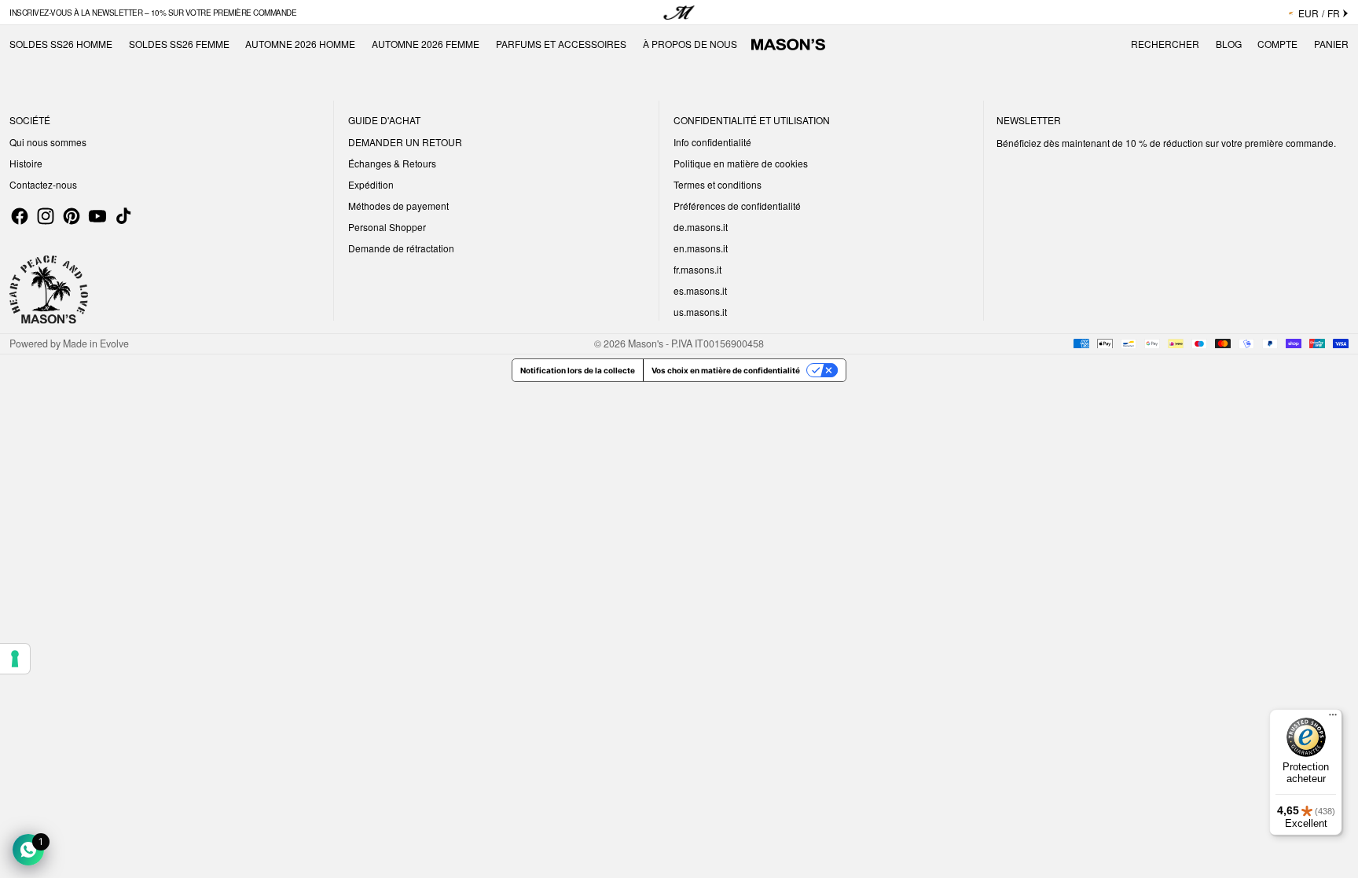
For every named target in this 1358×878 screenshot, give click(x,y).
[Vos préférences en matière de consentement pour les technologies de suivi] (15, 659)
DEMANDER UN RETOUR (405, 142)
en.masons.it (700, 248)
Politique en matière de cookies (740, 163)
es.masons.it (700, 290)
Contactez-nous (43, 184)
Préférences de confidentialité (737, 205)
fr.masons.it (697, 269)
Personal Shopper (387, 226)
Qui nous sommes (47, 142)
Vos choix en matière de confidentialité (725, 370)
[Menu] (1332, 718)
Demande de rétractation (401, 248)
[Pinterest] (71, 216)
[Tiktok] (123, 216)
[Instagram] (45, 216)
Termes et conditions (717, 184)
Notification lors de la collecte (577, 370)
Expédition (371, 184)
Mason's (647, 343)
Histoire (25, 163)
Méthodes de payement (398, 205)
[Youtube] (97, 216)
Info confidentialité (712, 142)
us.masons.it (700, 311)
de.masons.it (700, 226)
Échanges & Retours (392, 163)
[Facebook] (19, 216)
